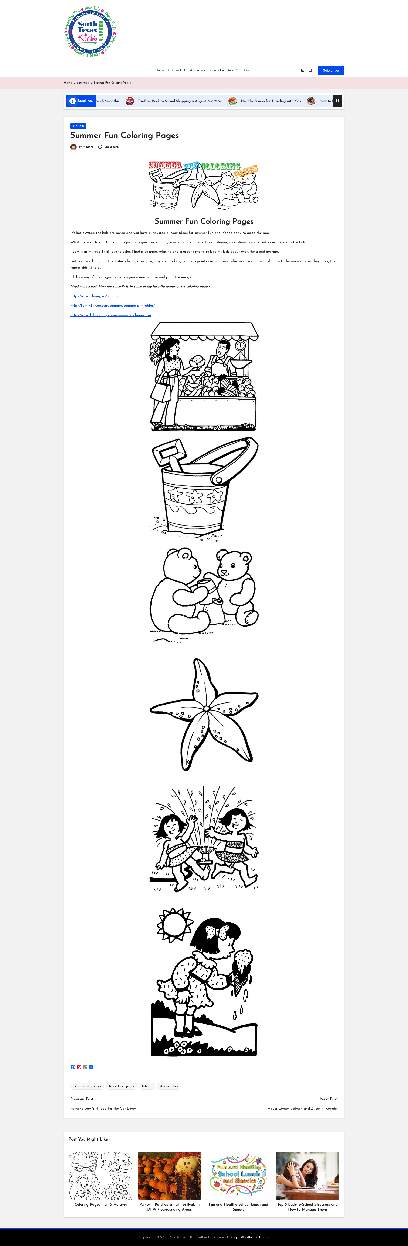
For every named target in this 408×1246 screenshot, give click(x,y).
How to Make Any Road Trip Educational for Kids (315, 101)
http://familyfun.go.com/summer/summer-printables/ (112, 305)
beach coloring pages (87, 1086)
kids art (147, 1086)
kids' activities (169, 1086)
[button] (331, 70)
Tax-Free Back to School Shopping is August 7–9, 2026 (137, 101)
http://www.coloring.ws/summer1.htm (99, 296)
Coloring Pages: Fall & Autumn (101, 1205)
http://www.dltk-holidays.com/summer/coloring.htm (110, 315)
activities (78, 126)
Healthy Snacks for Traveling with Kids (228, 101)
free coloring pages (121, 1086)
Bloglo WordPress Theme (249, 1237)
